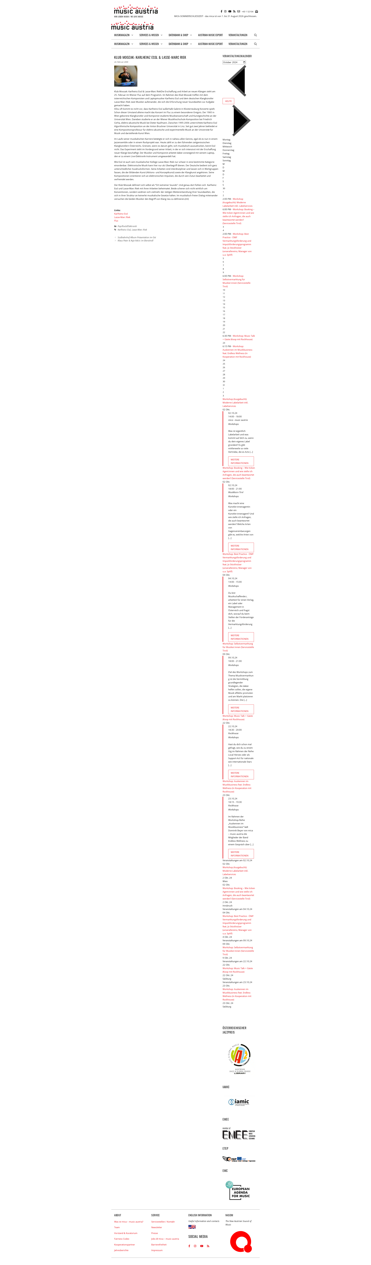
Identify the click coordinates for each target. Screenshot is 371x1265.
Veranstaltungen (238, 35)
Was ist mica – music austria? (128, 1221)
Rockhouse (233, 733)
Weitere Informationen (239, 461)
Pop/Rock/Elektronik (127, 226)
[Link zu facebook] (221, 11)
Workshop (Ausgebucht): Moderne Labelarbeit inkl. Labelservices (237, 202)
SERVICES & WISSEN (149, 35)
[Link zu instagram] (225, 11)
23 (224, 342)
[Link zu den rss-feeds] (234, 11)
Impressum (157, 1250)
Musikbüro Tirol (235, 492)
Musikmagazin (122, 35)
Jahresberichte (121, 1250)
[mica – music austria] (132, 26)
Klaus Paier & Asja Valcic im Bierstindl (135, 240)
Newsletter (156, 1227)
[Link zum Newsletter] (256, 11)
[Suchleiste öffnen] (255, 35)
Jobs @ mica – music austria (165, 1238)
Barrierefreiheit (159, 1244)
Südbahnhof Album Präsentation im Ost (137, 237)
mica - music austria (238, 419)
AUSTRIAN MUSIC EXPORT (210, 35)
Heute (228, 101)
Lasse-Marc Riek (122, 217)
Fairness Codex (121, 1238)
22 (224, 332)
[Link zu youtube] (229, 11)
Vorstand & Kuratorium (125, 1233)
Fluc (116, 220)
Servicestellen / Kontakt (163, 1221)
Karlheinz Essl (121, 213)
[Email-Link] (238, 11)
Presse (154, 1233)
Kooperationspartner (124, 1244)
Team (117, 1227)
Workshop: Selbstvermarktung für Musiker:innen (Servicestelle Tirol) (238, 647)
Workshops (233, 424)
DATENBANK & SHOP (178, 35)
